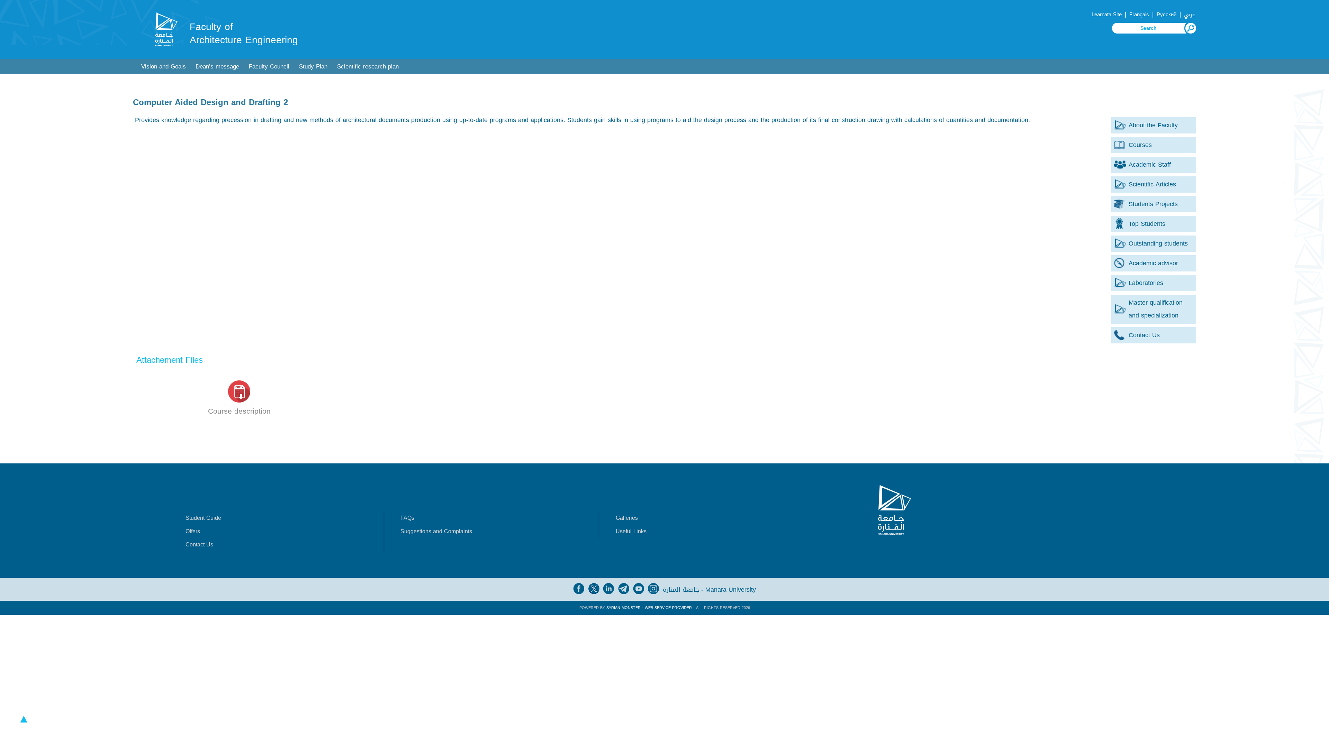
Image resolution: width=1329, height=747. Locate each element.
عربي (1189, 14)
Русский (1166, 14)
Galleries (627, 518)
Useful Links (631, 531)
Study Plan (313, 66)
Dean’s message (217, 66)
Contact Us (199, 544)
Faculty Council (269, 66)
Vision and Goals (163, 66)
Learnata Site (1107, 14)
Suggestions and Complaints (436, 531)
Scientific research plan (368, 66)
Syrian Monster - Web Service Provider (649, 607)
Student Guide (203, 518)
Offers (193, 531)
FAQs (407, 518)
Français (1139, 14)
